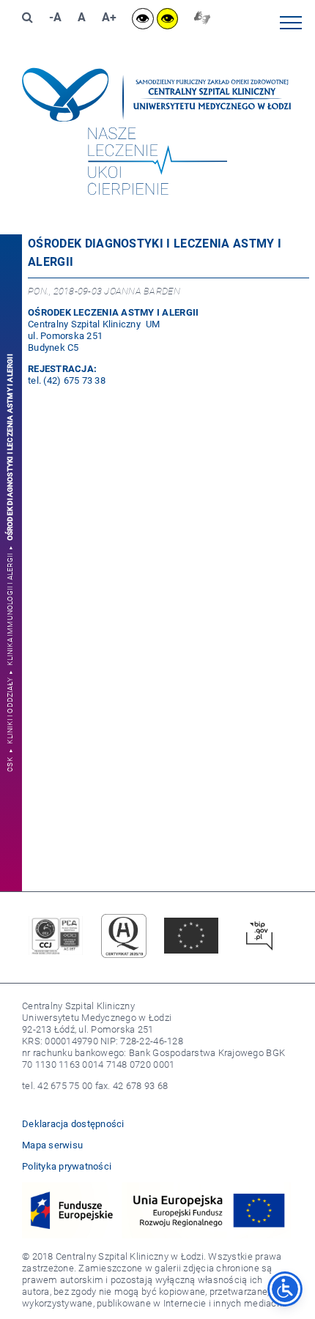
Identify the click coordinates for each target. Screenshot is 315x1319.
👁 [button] (142, 18)
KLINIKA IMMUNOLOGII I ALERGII (11, 609)
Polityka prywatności (66, 1166)
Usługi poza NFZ (270, 225)
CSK (11, 764)
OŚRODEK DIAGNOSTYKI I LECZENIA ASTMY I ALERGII (11, 447)
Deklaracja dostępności (73, 1123)
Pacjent (290, 198)
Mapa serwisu (52, 1145)
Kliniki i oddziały (11, 710)
